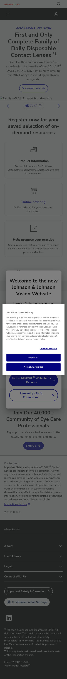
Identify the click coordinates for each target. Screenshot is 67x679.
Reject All (33, 357)
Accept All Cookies (33, 366)
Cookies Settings (48, 348)
